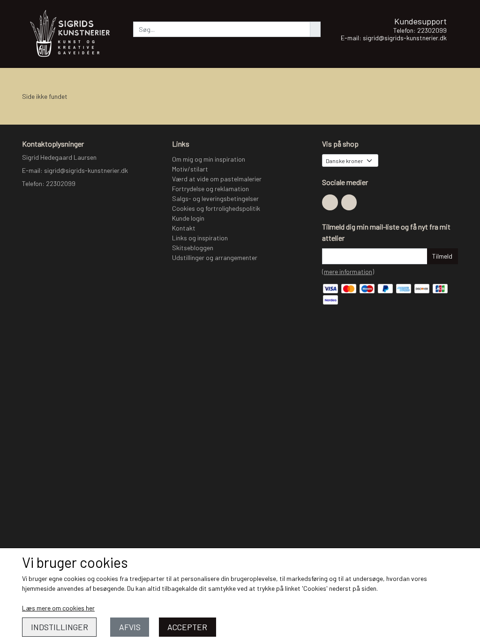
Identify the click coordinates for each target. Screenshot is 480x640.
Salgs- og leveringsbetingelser (215, 198)
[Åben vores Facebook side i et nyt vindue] (330, 202)
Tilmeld (442, 256)
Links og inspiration (200, 238)
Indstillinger (59, 627)
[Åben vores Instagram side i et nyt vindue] (349, 202)
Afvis (130, 627)
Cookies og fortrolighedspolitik (216, 208)
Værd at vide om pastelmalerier (217, 179)
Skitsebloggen (192, 248)
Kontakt (183, 228)
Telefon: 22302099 (420, 30)
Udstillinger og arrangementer (214, 257)
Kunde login (188, 218)
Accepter (187, 627)
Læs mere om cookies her (58, 608)
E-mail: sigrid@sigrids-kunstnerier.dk (394, 38)
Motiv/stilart (190, 169)
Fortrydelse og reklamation (210, 189)
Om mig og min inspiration (208, 159)
